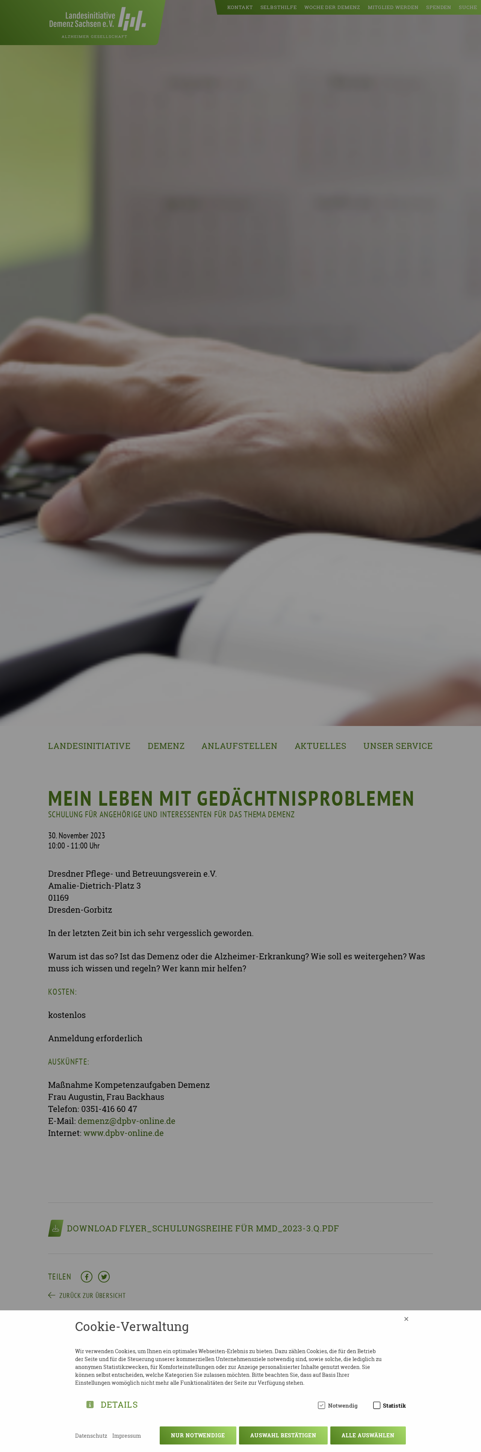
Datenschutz (91, 1435)
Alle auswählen (368, 1435)
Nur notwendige (198, 1435)
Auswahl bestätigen (283, 1435)
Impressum (126, 1435)
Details (119, 1403)
